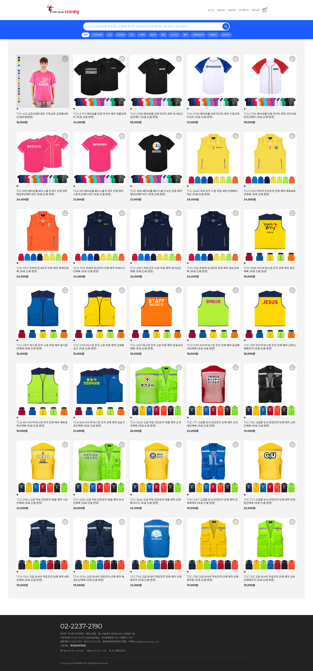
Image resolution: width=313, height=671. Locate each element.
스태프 (142, 34)
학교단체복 (97, 34)
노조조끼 (174, 34)
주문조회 (232, 10)
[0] (264, 9)
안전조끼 (225, 34)
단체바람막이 (198, 34)
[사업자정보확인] (92, 637)
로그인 (211, 10)
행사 (185, 34)
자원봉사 (212, 34)
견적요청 (256, 10)
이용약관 (64, 645)
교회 (109, 34)
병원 (163, 34)
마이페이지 (244, 10)
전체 (85, 34)
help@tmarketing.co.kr (147, 641)
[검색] (225, 26)
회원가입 (221, 10)
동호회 (153, 34)
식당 (132, 34)
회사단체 (120, 34)
